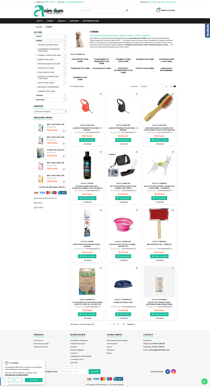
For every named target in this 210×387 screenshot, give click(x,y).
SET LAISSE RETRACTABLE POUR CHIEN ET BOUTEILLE (123, 187)
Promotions (38, 340)
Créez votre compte (168, 2)
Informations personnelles (117, 340)
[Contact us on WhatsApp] (204, 382)
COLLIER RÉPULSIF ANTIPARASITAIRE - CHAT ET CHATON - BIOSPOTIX (87, 303)
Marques (38, 106)
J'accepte (34, 380)
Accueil (38, 32)
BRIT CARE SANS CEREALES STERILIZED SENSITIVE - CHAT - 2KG (56, 163)
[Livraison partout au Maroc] (45, 198)
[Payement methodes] (50, 192)
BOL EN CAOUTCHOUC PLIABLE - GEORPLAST (123, 245)
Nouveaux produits (41, 343)
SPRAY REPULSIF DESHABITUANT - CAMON (87, 245)
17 (123, 324)
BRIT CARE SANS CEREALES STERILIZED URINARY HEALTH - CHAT (56, 124)
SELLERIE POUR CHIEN (45, 59)
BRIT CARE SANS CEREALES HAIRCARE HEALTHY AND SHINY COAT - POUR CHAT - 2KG (56, 176)
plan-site (74, 362)
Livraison (73, 347)
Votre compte (114, 334)
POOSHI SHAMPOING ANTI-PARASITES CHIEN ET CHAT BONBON (87, 187)
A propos (74, 353)
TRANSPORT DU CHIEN (46, 68)
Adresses (110, 350)
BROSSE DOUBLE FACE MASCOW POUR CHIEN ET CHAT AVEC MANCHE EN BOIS (159, 130)
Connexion (153, 2)
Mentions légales (77, 350)
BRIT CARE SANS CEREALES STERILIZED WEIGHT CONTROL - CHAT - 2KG (56, 137)
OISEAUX (61, 21)
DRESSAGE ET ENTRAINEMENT (48, 87)
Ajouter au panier (159, 140)
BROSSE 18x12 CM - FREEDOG (159, 244)
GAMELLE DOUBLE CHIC (123, 302)
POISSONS (73, 21)
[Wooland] (38, 207)
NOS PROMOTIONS (91, 21)
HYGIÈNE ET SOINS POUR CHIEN (49, 55)
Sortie (13, 380)
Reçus (109, 353)
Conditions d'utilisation (79, 340)
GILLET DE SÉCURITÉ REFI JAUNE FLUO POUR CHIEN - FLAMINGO (159, 187)
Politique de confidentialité (80, 356)
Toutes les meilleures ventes (53, 187)
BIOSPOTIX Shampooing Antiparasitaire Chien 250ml (159, 303)
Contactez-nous (76, 359)
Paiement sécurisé (77, 343)
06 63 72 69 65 (49, 2)
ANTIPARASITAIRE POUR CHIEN (49, 64)
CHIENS (50, 21)
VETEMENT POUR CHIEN (46, 91)
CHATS (39, 21)
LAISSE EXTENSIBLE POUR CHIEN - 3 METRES (123, 129)
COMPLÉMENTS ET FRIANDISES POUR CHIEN (49, 50)
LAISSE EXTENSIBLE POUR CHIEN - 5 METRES (87, 129)
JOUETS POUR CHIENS (46, 83)
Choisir (154, 86)
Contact (148, 334)
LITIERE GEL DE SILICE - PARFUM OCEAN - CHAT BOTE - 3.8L (56, 150)
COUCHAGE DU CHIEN (46, 72)
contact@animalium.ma (74, 2)
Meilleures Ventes (43, 117)
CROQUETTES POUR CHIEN (48, 45)
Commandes (112, 343)
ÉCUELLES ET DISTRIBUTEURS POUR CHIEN (48, 77)
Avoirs (109, 347)
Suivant (131, 324)
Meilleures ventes (41, 347)
